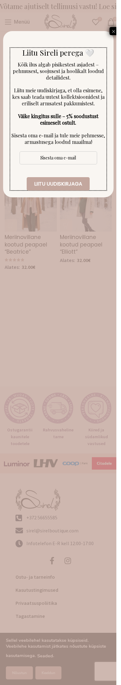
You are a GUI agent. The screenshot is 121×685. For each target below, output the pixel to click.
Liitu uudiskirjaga (58, 183)
